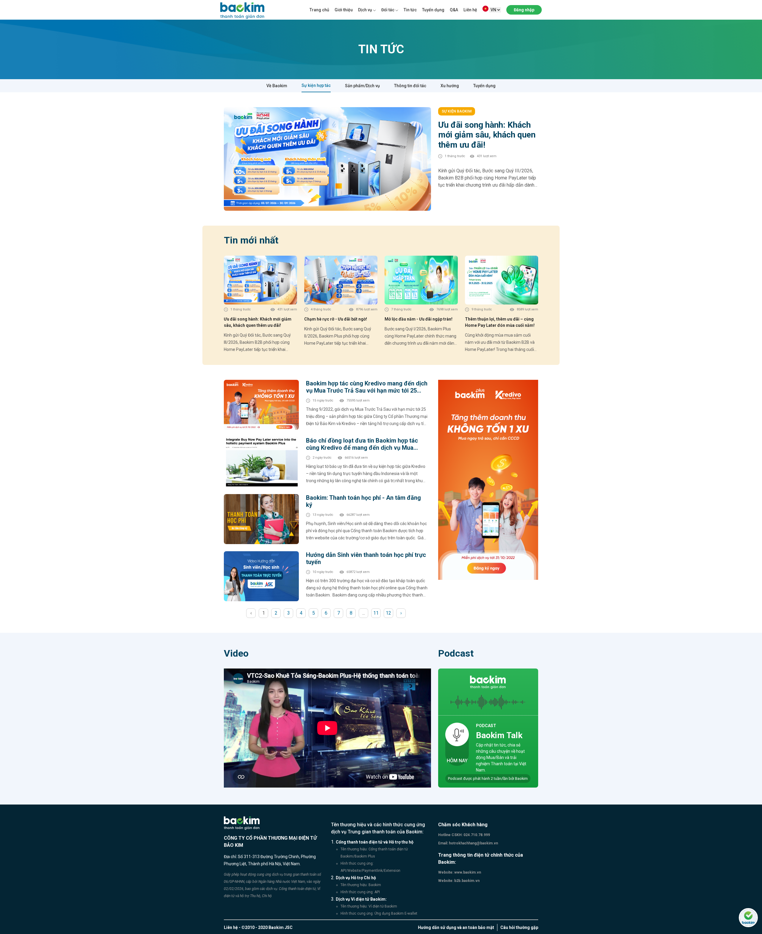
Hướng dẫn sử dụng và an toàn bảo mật (456, 927)
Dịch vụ (365, 9)
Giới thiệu (344, 9)
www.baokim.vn (467, 872)
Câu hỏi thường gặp (519, 927)
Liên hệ (470, 9)
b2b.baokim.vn (466, 881)
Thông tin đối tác (410, 85)
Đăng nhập (524, 9)
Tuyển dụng (433, 9)
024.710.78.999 (476, 835)
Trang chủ (319, 9)
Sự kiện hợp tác (316, 85)
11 (376, 613)
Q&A (454, 9)
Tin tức (410, 9)
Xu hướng (450, 85)
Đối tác (387, 9)
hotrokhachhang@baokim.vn (473, 843)
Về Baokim (276, 85)
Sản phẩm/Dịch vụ (362, 85)
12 (388, 613)
